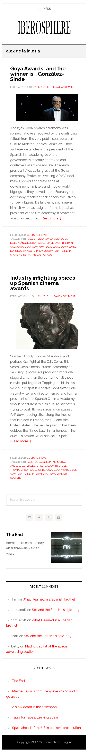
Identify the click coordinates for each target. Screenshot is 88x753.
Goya (28, 246)
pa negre (29, 250)
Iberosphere (44, 27)
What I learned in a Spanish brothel (49, 599)
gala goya (17, 246)
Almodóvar (60, 461)
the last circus (42, 254)
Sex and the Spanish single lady (55, 610)
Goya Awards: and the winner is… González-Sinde (38, 74)
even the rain (64, 242)
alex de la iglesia (39, 461)
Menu (47, 8)
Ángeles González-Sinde (37, 242)
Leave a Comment (64, 87)
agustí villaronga (40, 238)
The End (14, 534)
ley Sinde (16, 250)
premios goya (44, 250)
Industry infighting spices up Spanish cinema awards (42, 283)
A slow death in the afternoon (34, 707)
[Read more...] (51, 218)
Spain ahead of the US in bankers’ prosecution (46, 728)
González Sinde (34, 469)
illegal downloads (63, 246)
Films (42, 235)
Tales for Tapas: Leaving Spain (35, 717)
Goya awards (40, 246)
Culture (32, 235)
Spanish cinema (20, 254)
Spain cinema (63, 250)
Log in (66, 742)
